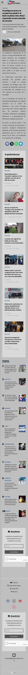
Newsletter (15, 531)
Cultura (7, 496)
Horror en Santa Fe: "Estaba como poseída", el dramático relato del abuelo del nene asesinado (14, 211)
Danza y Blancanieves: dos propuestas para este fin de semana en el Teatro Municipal (11, 501)
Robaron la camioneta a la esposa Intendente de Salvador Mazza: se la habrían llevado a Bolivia (13, 307)
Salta (6, 426)
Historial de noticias (15, 585)
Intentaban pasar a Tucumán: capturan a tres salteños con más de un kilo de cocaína (13, 177)
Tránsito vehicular (8, 479)
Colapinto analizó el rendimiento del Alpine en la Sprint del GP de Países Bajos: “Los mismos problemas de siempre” (11, 518)
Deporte (7, 408)
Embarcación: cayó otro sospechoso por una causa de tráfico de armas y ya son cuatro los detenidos (14, 273)
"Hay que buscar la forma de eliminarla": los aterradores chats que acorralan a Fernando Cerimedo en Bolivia (11, 451)
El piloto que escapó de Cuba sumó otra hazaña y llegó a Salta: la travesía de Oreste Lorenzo (11, 369)
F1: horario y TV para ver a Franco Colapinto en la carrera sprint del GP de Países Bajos (11, 397)
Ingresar (14, 591)
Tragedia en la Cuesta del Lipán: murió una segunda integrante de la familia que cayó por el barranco (11, 468)
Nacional (8, 462)
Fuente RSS (14, 588)
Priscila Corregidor (13, 32)
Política (7, 379)
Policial (5, 8)
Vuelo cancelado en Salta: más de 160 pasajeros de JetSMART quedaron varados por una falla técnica (10, 433)
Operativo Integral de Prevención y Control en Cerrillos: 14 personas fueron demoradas (13, 340)
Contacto (15, 582)
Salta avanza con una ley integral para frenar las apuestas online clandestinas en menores (11, 385)
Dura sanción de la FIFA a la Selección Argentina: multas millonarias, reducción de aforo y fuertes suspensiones (11, 415)
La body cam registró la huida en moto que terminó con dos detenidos (14, 241)
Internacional (9, 444)
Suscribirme (14, 552)
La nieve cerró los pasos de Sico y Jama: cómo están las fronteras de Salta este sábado (11, 486)
